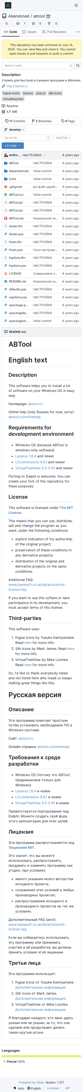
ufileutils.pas (17, 289)
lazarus (28, 93)
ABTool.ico (16, 194)
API (67, 1088)
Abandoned (18, 16)
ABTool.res (16, 218)
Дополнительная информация (40, 987)
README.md (17, 281)
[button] (18, 23)
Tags (70, 121)
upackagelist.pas (19, 313)
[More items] (77, 32)
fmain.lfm (15, 242)
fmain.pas (16, 250)
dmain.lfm (16, 226)
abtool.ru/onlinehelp (25, 417)
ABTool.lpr (16, 210)
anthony (15, 155)
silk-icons (55, 93)
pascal (40, 93)
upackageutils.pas (19, 321)
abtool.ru (35, 404)
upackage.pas (19, 305)
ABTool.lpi (16, 202)
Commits (17, 121)
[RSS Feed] (6, 23)
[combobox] (26, 138)
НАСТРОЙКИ (32, 155)
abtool (39, 16)
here (27, 642)
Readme (12, 106)
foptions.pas (17, 265)
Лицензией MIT (21, 847)
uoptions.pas (18, 297)
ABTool (14, 163)
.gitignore (15, 186)
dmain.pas (16, 234)
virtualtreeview (13, 99)
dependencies (19, 171)
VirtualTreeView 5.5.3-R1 (35, 468)
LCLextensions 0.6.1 (31, 462)
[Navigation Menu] (76, 5)
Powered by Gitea (31, 1082)
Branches (44, 121)
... (45, 154)
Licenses (53, 1088)
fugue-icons (11, 93)
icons (12, 179)
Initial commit (42, 171)
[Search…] (77, 66)
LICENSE (15, 273)
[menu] (18, 1088)
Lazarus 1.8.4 (25, 456)
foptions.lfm (17, 257)
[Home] (8, 5)
